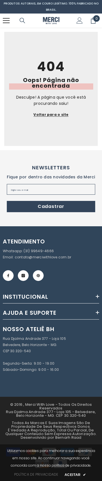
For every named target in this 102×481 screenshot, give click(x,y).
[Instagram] (23, 275)
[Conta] (79, 20)
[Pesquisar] (22, 20)
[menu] (6, 20)
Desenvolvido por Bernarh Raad (51, 437)
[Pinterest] (38, 275)
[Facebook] (8, 275)
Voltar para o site (50, 114)
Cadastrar (51, 206)
